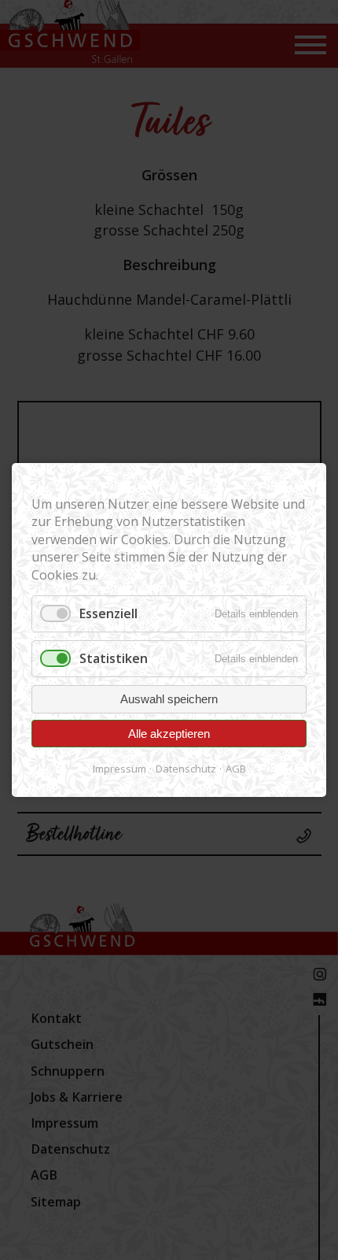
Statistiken (113, 658)
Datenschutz (186, 769)
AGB (236, 769)
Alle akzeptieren (169, 733)
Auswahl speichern (169, 699)
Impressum (119, 769)
